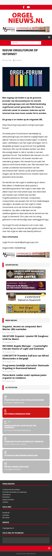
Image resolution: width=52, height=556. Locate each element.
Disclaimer (6, 497)
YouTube (5, 515)
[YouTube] (28, 7)
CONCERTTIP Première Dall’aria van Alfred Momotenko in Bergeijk (25, 357)
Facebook (6, 512)
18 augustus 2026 (9, 381)
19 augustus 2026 (9, 371)
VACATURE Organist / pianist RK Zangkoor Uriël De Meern (25, 337)
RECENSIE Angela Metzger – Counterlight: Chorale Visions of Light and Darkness (25, 347)
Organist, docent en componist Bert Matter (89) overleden (22, 328)
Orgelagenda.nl (8, 528)
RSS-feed (5, 517)
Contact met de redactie (11, 489)
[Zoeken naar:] (26, 42)
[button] (48, 37)
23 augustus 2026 (9, 352)
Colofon (5, 502)
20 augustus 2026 (9, 361)
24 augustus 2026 (9, 342)
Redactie (18, 60)
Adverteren (6, 494)
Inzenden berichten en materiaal (14, 492)
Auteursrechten (8, 499)
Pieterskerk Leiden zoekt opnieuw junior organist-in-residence (24, 376)
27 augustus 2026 (9, 332)
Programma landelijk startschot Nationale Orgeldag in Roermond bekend (25, 367)
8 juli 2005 (8, 60)
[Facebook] (24, 7)
